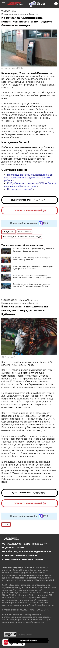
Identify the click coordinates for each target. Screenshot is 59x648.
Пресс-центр (39, 544)
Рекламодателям (26, 555)
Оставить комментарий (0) (30, 210)
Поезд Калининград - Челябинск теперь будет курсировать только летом (33, 267)
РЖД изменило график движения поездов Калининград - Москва (31, 259)
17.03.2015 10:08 (8, 11)
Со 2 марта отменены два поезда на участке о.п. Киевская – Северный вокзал (33, 250)
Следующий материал (28, 640)
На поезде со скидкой (19, 189)
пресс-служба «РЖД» (12, 68)
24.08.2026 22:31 (9, 300)
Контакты (8, 555)
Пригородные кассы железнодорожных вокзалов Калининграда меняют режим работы (28, 178)
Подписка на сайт (13, 547)
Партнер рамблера (25, 634)
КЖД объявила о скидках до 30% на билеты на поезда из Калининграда (30, 185)
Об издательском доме (16, 544)
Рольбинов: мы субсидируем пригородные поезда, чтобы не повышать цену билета (31, 285)
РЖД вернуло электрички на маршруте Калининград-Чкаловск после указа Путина (32, 276)
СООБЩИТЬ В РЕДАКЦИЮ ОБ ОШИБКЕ (22, 559)
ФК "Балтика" (8, 357)
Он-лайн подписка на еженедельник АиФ (27, 551)
